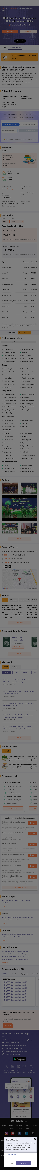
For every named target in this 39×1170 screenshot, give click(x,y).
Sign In (23, 1163)
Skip (12, 1163)
